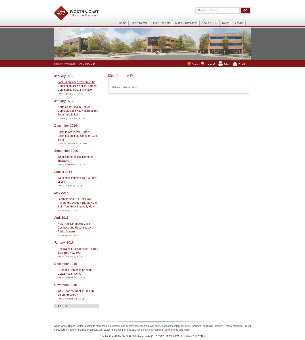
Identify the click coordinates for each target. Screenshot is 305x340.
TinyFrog (199, 335)
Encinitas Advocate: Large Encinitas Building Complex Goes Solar (78, 135)
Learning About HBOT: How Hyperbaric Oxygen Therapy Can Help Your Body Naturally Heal (78, 202)
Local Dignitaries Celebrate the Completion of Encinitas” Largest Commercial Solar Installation (77, 86)
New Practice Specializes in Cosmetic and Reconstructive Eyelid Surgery (75, 227)
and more (184, 329)
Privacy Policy (163, 335)
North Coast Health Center (76, 14)
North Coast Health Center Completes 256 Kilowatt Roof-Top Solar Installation (78, 110)
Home (179, 335)
